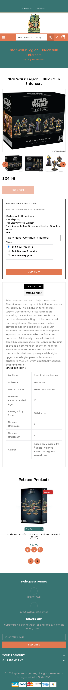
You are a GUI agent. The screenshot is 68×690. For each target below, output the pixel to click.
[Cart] (63, 37)
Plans (9, 242)
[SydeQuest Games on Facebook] (25, 3)
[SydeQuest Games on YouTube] (37, 3)
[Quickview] (28, 549)
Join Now (34, 271)
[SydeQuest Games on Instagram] (31, 3)
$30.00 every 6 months (24, 251)
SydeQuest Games (34, 59)
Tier (8, 232)
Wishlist (41, 8)
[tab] (33, 286)
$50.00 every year (21, 255)
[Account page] (57, 37)
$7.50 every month (22, 247)
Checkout (28, 8)
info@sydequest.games (34, 612)
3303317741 (34, 597)
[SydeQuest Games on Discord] (43, 3)
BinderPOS (44, 677)
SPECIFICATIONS (16, 368)
